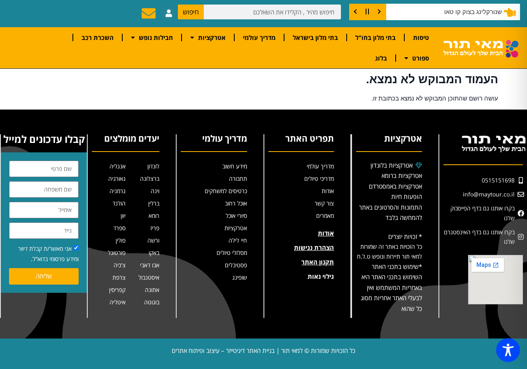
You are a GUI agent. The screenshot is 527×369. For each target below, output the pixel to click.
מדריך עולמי (259, 37)
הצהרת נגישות (314, 247)
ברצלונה (149, 178)
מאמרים (325, 216)
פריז (154, 228)
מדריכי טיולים (319, 178)
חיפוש (191, 11)
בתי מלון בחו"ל (375, 37)
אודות (328, 191)
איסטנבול (148, 277)
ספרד (119, 228)
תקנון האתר (317, 262)
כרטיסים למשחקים (226, 191)
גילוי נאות (321, 276)
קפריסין (117, 290)
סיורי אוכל (236, 216)
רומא (154, 216)
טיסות (421, 37)
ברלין (153, 203)
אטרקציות (212, 37)
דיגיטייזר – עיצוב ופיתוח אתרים (208, 350)
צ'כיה (120, 265)
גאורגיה (117, 178)
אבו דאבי (149, 265)
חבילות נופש (156, 37)
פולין (121, 240)
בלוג (381, 58)
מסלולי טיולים (232, 253)
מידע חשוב (234, 166)
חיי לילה (238, 240)
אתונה (152, 290)
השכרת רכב (98, 37)
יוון (123, 216)
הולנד (119, 203)
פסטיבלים (236, 265)
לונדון (153, 166)
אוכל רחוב (236, 203)
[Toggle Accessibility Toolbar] (508, 350)
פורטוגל (117, 253)
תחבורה (238, 178)
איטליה (118, 302)
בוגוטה (151, 302)
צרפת (119, 277)
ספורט (420, 58)
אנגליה (118, 166)
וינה (155, 191)
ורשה (153, 240)
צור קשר (324, 203)
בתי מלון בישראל (315, 37)
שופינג (239, 277)
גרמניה (118, 191)
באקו (154, 253)
